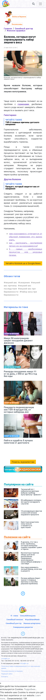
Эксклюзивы (17, 24)
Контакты (4, 676)
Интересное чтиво (12, 367)
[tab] (23, 593)
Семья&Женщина (27, 615)
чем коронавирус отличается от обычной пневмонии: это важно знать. (25, 236)
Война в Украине (19, 16)
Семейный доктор (24, 28)
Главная (8, 28)
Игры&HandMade (32, 619)
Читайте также (22, 121)
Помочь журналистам (23, 462)
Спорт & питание (11, 334)
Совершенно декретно (23, 627)
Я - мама (14, 615)
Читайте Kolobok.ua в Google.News (23, 263)
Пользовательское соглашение (12, 671)
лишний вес (11, 282)
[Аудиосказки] (23, 469)
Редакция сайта (6, 674)
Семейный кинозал (15, 619)
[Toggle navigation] (40, 3)
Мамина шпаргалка (32, 623)
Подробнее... (30, 689)
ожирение (25, 282)
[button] (33, 4)
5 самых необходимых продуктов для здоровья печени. (25, 252)
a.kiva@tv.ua (5, 658)
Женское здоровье (16, 30)
